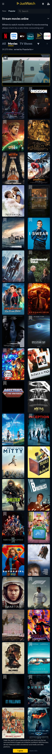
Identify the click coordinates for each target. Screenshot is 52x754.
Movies (12, 43)
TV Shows (26, 43)
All (4, 43)
